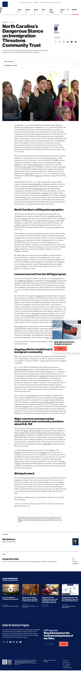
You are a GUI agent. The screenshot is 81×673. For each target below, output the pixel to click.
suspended (35, 313)
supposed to (40, 296)
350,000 (52, 221)
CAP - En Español (66, 664)
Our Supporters (66, 666)
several (16, 435)
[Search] (68, 12)
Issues (19, 11)
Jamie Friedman (65, 606)
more (40, 289)
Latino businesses (34, 165)
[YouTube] (10, 642)
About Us (63, 11)
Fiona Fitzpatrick (6, 606)
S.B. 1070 (55, 158)
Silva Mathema (8, 539)
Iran (32, 2)
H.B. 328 (17, 413)
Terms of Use (66, 660)
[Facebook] (7, 642)
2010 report (62, 167)
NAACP (25, 431)
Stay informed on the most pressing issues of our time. (58, 634)
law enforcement (25, 167)
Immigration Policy (10, 559)
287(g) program (52, 281)
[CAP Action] (7, 662)
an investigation (29, 316)
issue (46, 400)
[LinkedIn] (17, 642)
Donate (74, 10)
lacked (25, 260)
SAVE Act (36, 2)
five (22, 341)
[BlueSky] (20, 642)
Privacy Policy (66, 662)
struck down (29, 173)
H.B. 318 (58, 125)
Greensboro (18, 452)
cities (23, 255)
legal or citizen (50, 337)
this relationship (38, 189)
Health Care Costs (56, 2)
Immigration (57, 37)
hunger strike (47, 444)
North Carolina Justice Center (24, 433)
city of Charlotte (32, 395)
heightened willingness (25, 281)
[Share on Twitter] (55, 41)
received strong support (46, 402)
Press (43, 11)
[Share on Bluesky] (67, 41)
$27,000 (20, 240)
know (25, 197)
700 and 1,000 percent (53, 227)
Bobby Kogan (72, 606)
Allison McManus (66, 607)
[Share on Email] (71, 41)
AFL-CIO (47, 431)
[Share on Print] (75, 41)
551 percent (24, 218)
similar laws (38, 176)
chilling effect (37, 184)
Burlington (43, 452)
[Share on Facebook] (59, 41)
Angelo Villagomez (14, 606)
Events (36, 11)
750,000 (30, 221)
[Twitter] (3, 642)
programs (45, 193)
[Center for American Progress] (5, 7)
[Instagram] (13, 642)
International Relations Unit (23, 369)
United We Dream (35, 431)
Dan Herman (32, 606)
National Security (45, 2)
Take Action (51, 11)
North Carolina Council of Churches (49, 433)
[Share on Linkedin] (63, 41)
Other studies (18, 326)
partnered (26, 406)
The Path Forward (25, 2)
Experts (27, 11)
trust (51, 138)
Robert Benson (25, 606)
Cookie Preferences (67, 667)
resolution (42, 376)
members (22, 435)
